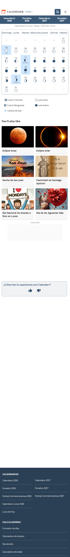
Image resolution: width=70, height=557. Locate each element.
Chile (28, 11)
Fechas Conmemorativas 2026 (16, 496)
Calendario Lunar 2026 (13, 503)
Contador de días (10, 528)
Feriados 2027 (61, 19)
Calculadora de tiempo (13, 536)
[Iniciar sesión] (65, 12)
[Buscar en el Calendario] (58, 12)
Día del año (7, 544)
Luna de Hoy (8, 511)
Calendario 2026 (9, 19)
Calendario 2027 (44, 19)
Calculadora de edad (12, 551)
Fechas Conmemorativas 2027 (49, 495)
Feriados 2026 (26, 19)
